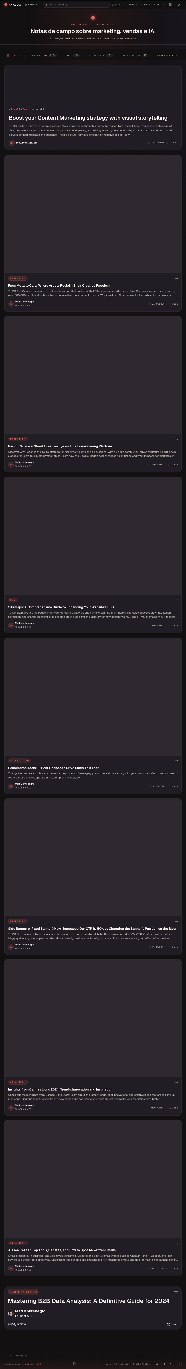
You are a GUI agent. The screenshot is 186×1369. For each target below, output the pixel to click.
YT (171, 1364)
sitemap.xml (22, 1355)
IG (157, 1364)
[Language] (170, 4)
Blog (108, 1364)
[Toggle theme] (179, 4)
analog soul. (23, 1364)
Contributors (122, 1364)
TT (178, 1364)
